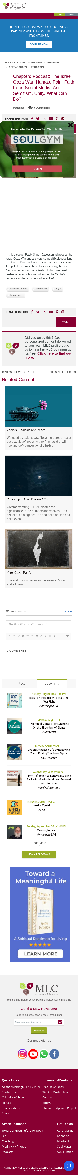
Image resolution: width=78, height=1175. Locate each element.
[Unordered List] (32, 636)
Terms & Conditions (43, 1171)
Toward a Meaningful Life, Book (22, 1130)
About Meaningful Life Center (21, 1087)
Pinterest (57, 118)
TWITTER (38, 118)
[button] (69, 1166)
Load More (39, 842)
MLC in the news (32, 62)
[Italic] (14, 636)
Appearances (18, 67)
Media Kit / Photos (14, 1146)
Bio (4, 1136)
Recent (24, 684)
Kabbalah (63, 1136)
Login (71, 14)
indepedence (16, 295)
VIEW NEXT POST (61, 372)
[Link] (45, 636)
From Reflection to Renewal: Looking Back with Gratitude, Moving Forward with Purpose (49, 780)
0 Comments (42, 107)
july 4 (58, 289)
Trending (53, 62)
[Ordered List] (27, 636)
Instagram (22, 1054)
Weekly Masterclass (55, 1092)
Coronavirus (65, 1130)
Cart (60, 14)
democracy (41, 289)
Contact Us (9, 1092)
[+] (55, 636)
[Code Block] (41, 636)
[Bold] (9, 636)
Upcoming (51, 684)
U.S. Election (65, 1152)
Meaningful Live (46, 830)
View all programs (39, 854)
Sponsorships (11, 1108)
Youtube (50, 118)
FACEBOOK (32, 118)
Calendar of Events (14, 1097)
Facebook (54, 1054)
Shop (5, 1113)
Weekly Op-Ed (41, 805)
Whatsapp (44, 1054)
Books (46, 1103)
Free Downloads (53, 1087)
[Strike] (23, 636)
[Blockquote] (36, 636)
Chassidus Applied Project (59, 1108)
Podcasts (11, 62)
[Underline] (18, 636)
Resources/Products (57, 1080)
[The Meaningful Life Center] (14, 6)
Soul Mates (64, 1146)
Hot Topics (65, 1124)
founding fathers (18, 289)
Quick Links (10, 1080)
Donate (6, 1103)
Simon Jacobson (14, 1124)
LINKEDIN (44, 118)
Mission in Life (66, 1141)
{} (50, 636)
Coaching (8, 1141)
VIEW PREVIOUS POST (19, 372)
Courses (47, 1097)
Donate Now (39, 44)
